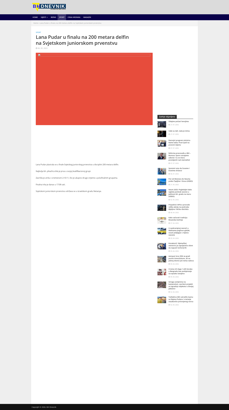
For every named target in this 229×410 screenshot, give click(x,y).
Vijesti (43, 17)
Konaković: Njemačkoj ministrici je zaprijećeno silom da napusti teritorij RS (181, 245)
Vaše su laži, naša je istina (179, 131)
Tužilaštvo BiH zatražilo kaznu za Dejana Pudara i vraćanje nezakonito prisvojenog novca (181, 299)
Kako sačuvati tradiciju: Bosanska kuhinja (178, 218)
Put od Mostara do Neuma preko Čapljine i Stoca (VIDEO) (181, 180)
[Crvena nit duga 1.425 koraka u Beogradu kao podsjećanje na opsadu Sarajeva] (161, 271)
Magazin (87, 17)
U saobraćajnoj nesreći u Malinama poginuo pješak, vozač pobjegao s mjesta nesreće (179, 231)
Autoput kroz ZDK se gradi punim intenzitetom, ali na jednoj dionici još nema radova (181, 258)
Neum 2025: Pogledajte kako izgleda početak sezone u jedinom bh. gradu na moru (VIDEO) (180, 193)
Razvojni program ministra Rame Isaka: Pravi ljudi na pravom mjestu (179, 142)
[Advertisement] (94, 145)
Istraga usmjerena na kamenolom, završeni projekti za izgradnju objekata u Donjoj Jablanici (181, 285)
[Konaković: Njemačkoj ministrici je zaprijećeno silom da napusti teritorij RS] (161, 246)
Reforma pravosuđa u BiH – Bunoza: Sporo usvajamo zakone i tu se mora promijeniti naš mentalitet (180, 156)
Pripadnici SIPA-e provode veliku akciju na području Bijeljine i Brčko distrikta (179, 207)
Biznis (53, 17)
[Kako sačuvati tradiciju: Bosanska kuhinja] (161, 220)
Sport (62, 17)
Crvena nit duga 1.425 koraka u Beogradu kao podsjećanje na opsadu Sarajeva (180, 271)
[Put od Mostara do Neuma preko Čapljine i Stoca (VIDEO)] (161, 181)
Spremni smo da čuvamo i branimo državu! (179, 169)
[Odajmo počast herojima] (161, 124)
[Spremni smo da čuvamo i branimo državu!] (161, 171)
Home (35, 17)
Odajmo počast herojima (179, 121)
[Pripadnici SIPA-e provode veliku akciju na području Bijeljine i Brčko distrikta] (161, 207)
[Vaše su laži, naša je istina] (161, 133)
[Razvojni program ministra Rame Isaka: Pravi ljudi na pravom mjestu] (161, 143)
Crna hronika (74, 17)
